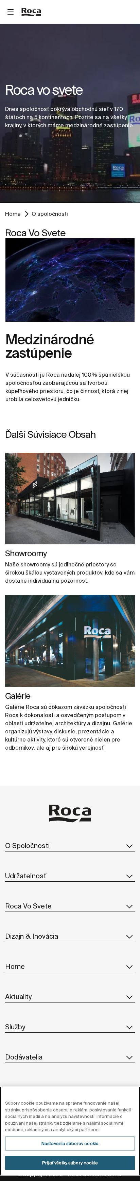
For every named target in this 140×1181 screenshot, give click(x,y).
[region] (70, 1131)
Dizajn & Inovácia (31, 936)
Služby (15, 1027)
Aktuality (18, 996)
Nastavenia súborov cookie (70, 1143)
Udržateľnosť (25, 876)
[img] (70, 498)
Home (13, 214)
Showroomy (26, 553)
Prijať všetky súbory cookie (70, 1162)
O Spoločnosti (27, 845)
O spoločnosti (50, 214)
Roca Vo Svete (28, 906)
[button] (129, 845)
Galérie (17, 695)
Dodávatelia (23, 1057)
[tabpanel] (70, 113)
